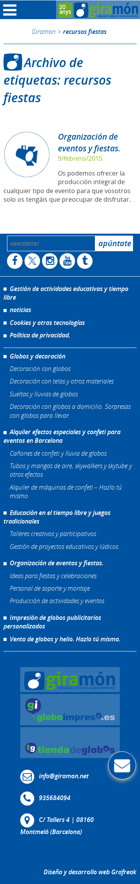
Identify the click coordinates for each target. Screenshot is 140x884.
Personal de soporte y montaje (50, 588)
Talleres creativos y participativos (53, 533)
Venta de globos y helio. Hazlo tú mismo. (65, 639)
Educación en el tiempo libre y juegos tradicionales (57, 516)
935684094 (54, 798)
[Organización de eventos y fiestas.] (27, 154)
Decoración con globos (40, 368)
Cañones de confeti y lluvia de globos (58, 453)
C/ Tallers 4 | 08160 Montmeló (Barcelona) (57, 826)
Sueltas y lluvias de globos (44, 394)
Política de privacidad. (40, 335)
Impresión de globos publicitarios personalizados (52, 621)
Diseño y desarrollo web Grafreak (90, 872)
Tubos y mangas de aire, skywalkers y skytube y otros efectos (71, 470)
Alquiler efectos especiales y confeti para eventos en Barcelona (62, 436)
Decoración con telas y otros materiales (62, 381)
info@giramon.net (64, 776)
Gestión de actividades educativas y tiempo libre (66, 293)
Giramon (44, 31)
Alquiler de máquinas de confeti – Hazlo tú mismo (66, 491)
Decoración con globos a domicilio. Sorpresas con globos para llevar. (70, 410)
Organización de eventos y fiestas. (89, 142)
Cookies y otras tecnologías (47, 322)
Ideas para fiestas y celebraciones (53, 576)
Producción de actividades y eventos (57, 600)
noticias (20, 309)
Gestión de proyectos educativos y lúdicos (64, 546)
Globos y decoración (37, 356)
